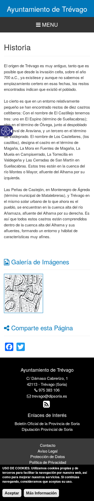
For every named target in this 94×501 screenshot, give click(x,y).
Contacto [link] (47, 445)
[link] (23, 293)
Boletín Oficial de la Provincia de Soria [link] (47, 423)
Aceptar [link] (12, 493)
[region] (47, 24)
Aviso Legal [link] (47, 451)
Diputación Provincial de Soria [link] (47, 429)
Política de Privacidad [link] (47, 462)
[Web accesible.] (5, 131)
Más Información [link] (41, 493)
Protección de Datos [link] (47, 456)
